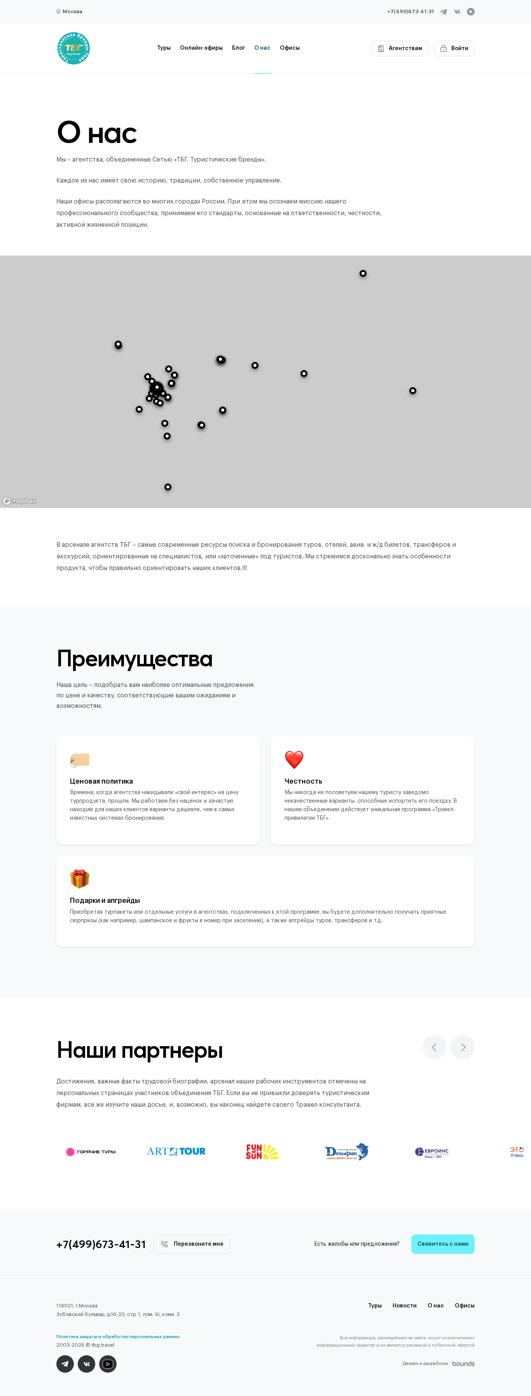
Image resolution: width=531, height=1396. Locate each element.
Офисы (290, 48)
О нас (262, 48)
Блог (238, 48)
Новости (405, 1306)
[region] (265, 382)
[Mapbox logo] (19, 501)
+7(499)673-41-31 (410, 11)
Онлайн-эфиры (201, 48)
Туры (164, 48)
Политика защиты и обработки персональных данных (118, 1337)
